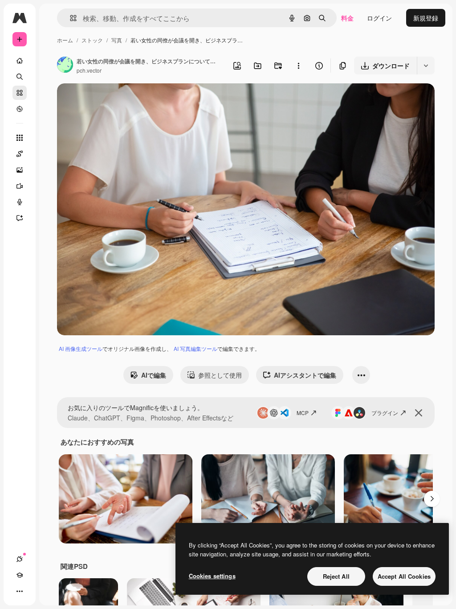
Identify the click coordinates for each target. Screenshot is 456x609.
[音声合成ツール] (19, 202)
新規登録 (425, 17)
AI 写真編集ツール (195, 348)
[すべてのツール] (19, 138)
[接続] (19, 559)
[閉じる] (418, 412)
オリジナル (118, 100)
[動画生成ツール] (19, 186)
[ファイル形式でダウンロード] (426, 65)
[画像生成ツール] (19, 170)
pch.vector (89, 70)
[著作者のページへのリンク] (65, 65)
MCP (303, 412)
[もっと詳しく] (19, 109)
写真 (116, 40)
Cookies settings (212, 576)
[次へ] (432, 498)
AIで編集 (153, 374)
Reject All (336, 576)
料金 (347, 17)
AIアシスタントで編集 (305, 374)
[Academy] (19, 575)
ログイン (379, 17)
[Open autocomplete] (69, 18)
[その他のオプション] (298, 65)
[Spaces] (19, 154)
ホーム (65, 40)
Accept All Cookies (404, 576)
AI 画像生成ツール (80, 348)
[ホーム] (19, 60)
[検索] (19, 77)
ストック (92, 40)
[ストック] (19, 93)
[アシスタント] (19, 218)
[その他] (19, 591)
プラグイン (384, 412)
